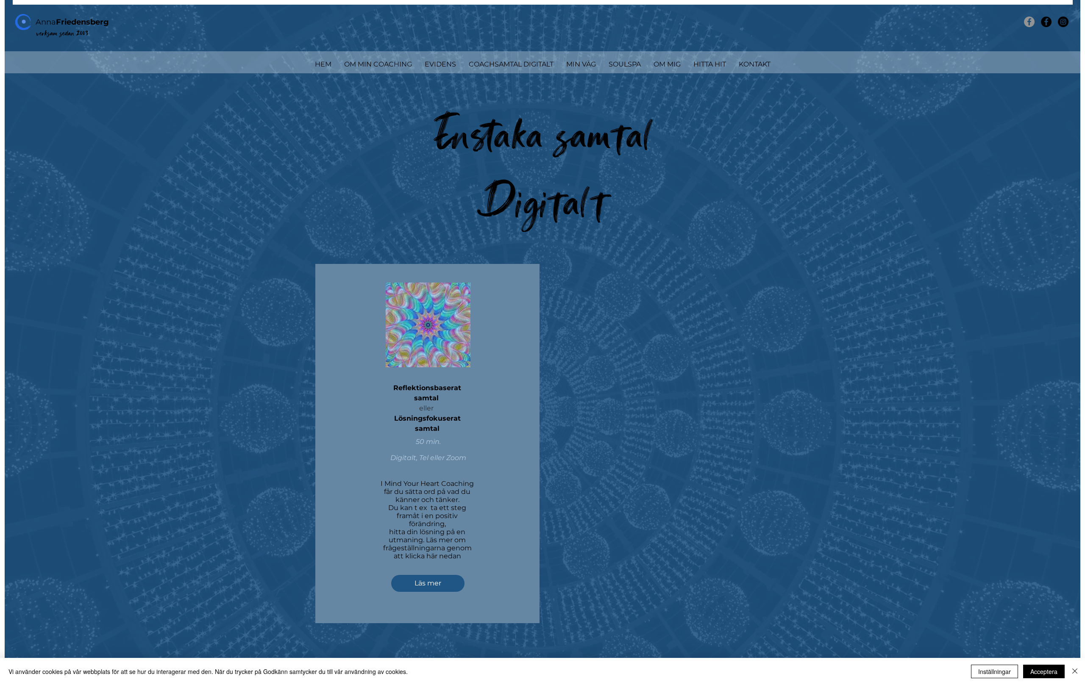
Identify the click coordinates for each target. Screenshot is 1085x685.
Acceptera (1043, 671)
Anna (72, 22)
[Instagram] (1063, 22)
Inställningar (994, 671)
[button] (378, 64)
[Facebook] (1029, 22)
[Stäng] (1075, 671)
